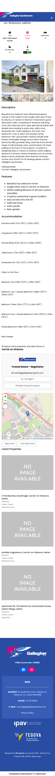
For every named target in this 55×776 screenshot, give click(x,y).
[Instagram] (31, 669)
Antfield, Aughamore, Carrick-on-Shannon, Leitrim (26, 552)
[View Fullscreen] (5, 406)
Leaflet (27, 438)
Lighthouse (41, 773)
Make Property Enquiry (28, 385)
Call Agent (28, 378)
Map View (9, 443)
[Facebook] (23, 669)
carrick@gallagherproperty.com (29, 373)
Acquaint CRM (32, 753)
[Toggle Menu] (52, 17)
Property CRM (19, 756)
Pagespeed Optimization (20, 773)
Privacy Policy (27, 713)
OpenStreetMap (38, 438)
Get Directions (28, 443)
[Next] (48, 77)
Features (7, 176)
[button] (27, 413)
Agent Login (36, 756)
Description (8, 107)
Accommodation (12, 216)
